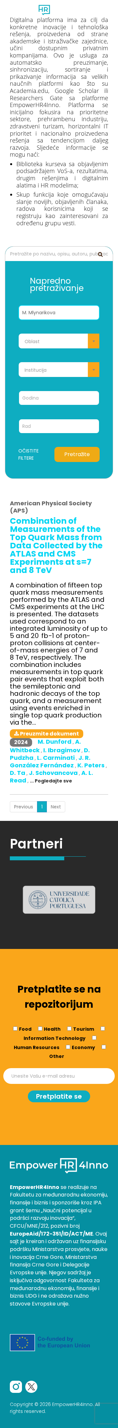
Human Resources (36, 1047)
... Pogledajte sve (51, 781)
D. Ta (18, 773)
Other (56, 1056)
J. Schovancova (54, 773)
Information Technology (55, 1038)
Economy (83, 1047)
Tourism (83, 1029)
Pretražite (77, 454)
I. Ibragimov (62, 750)
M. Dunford (55, 741)
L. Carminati (56, 758)
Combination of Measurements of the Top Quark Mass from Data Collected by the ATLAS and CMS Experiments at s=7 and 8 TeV (56, 545)
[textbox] (59, 341)
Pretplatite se (59, 1096)
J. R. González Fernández (50, 761)
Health (52, 1029)
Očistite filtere (28, 454)
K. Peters (91, 765)
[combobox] (59, 341)
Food (25, 1029)
